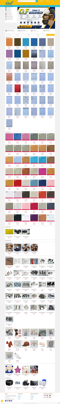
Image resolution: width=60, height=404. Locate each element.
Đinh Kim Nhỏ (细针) (9, 277)
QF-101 (51, 222)
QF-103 (34, 222)
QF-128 (26, 176)
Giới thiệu (19, 396)
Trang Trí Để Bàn (9, 374)
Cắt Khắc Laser (9, 10)
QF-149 (9, 141)
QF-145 (42, 141)
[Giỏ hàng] (53, 1)
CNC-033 (42, 58)
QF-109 (34, 211)
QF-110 (26, 211)
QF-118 (9, 199)
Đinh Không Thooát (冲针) (34, 312)
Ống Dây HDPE (9, 387)
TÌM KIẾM (50, 34)
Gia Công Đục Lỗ (9, 7)
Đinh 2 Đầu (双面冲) (34, 277)
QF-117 (18, 199)
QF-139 (34, 153)
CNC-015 (42, 93)
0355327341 (41, 0)
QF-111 (18, 211)
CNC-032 (50, 58)
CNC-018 (17, 93)
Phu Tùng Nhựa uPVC (17, 387)
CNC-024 (17, 81)
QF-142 (9, 153)
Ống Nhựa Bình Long (10, 16)
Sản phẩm (19, 397)
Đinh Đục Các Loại (9, 14)
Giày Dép (17, 360)
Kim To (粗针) (26, 312)
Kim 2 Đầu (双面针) (26, 277)
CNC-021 (42, 81)
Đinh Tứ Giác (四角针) (17, 277)
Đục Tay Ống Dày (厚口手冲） (50, 312)
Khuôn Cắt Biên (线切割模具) (50, 266)
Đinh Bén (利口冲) (34, 289)
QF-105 (17, 222)
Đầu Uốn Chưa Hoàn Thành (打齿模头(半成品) (17, 312)
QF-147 (26, 141)
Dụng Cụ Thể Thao (17, 337)
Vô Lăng (9, 337)
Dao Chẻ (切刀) (17, 289)
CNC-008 (50, 104)
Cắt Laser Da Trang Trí (17, 236)
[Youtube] (9, 401)
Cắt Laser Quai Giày (26, 236)
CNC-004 (34, 116)
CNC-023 (25, 81)
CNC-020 (50, 81)
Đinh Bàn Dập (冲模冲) (42, 312)
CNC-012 (17, 104)
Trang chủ (19, 395)
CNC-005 (25, 116)
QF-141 (18, 153)
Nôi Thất (50, 337)
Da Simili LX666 (25, 252)
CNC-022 (34, 81)
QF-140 (26, 153)
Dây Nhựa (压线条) (34, 266)
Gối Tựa (34, 337)
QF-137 (51, 153)
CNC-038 (9, 58)
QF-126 (42, 176)
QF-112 (9, 211)
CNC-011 (26, 104)
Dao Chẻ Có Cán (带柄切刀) (9, 312)
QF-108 (42, 211)
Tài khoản (47, 0)
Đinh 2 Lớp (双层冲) (42, 277)
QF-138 (42, 153)
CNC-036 (17, 58)
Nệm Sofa (42, 337)
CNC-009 (42, 104)
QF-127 (34, 176)
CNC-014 (50, 93)
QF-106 (9, 222)
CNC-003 (42, 116)
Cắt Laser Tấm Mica (9, 236)
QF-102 (42, 222)
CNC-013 (9, 104)
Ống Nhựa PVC (34, 387)
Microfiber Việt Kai (9, 252)
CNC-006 (17, 116)
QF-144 (51, 141)
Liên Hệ (19, 399)
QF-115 (34, 199)
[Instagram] (11, 401)
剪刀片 (42, 289)
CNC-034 (34, 58)
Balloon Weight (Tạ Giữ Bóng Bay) (26, 374)
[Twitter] (7, 401)
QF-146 (34, 141)
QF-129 (17, 176)
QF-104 (26, 222)
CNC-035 (25, 58)
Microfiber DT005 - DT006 (17, 252)
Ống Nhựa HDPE (25, 387)
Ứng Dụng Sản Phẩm (10, 19)
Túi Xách (9, 360)
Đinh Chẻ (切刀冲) (9, 289)
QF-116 (26, 199)
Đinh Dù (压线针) (25, 266)
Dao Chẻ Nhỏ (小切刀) (42, 266)
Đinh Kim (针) (18, 266)
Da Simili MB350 (34, 252)
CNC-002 (50, 116)
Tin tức (19, 398)
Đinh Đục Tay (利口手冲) (25, 289)
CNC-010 (34, 104)
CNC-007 (9, 116)
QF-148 (17, 141)
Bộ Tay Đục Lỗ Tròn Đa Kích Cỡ (9, 266)
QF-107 (51, 211)
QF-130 (9, 176)
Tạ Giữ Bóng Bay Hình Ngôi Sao (17, 374)
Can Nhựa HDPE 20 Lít (42, 387)
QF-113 (51, 199)
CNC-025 (9, 81)
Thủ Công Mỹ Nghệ (9, 17)
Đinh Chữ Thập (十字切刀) (50, 277)
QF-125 (51, 176)
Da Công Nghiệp (9, 13)
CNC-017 (26, 93)
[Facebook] (6, 401)
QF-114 (42, 199)
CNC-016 (34, 93)
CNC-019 (9, 93)
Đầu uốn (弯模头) (50, 289)
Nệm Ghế (26, 337)
